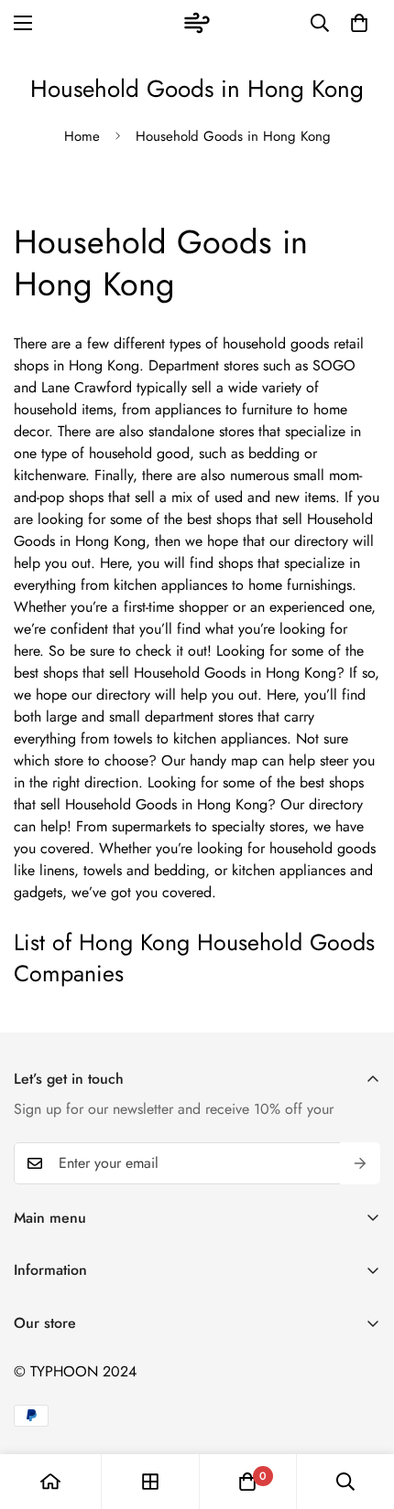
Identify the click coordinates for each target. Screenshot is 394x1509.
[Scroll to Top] (361, 1412)
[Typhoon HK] (197, 23)
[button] (359, 23)
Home (82, 136)
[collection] (150, 1481)
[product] (50, 1482)
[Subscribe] (360, 1163)
